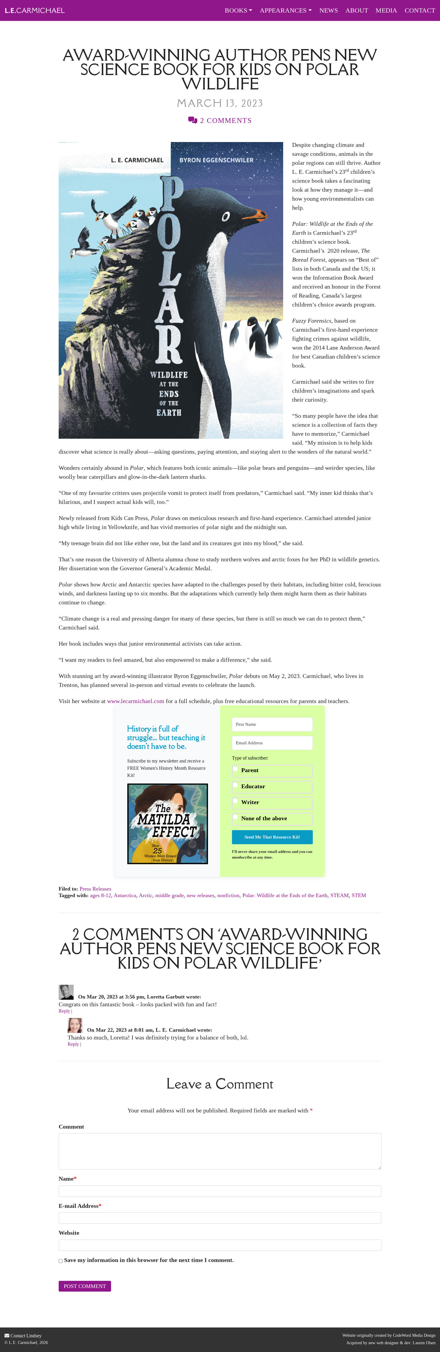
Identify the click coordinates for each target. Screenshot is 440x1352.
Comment (71, 1126)
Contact (420, 10)
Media (386, 10)
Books (236, 10)
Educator (253, 786)
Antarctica (125, 895)
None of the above (264, 818)
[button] (167, 824)
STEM (359, 895)
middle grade (169, 895)
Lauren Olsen (424, 1343)
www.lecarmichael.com (135, 701)
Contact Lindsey (25, 1335)
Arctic (145, 895)
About (356, 10)
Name (68, 1178)
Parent (250, 770)
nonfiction (228, 895)
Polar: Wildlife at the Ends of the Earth (284, 895)
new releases (200, 895)
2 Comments (225, 120)
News (328, 10)
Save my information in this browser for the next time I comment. (149, 1260)
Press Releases (95, 889)
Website (69, 1232)
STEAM (339, 895)
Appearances (283, 10)
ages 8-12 (100, 895)
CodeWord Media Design (414, 1335)
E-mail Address (80, 1205)
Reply (64, 1010)
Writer (250, 802)
